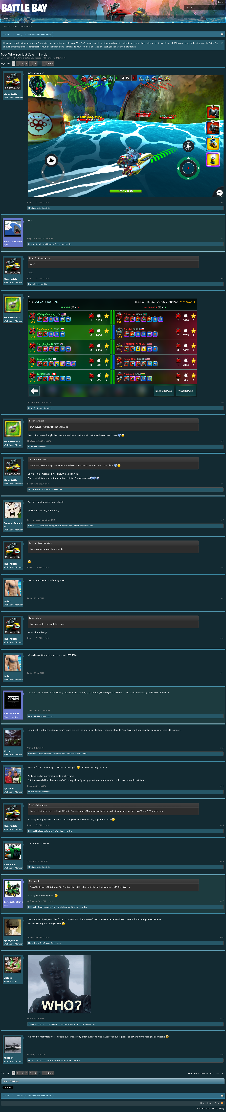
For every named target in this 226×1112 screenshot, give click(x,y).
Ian (29, 716)
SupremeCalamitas (13, 525)
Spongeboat (11, 940)
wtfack (8, 977)
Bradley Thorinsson (56, 244)
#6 (222, 484)
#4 (222, 402)
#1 (222, 202)
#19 (222, 1018)
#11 (222, 673)
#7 (222, 520)
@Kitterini (66, 692)
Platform (14, 7)
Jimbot (7, 601)
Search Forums (10, 26)
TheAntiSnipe (11, 713)
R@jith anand (41, 716)
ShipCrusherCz (34, 208)
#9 (222, 598)
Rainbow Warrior (68, 1024)
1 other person (79, 525)
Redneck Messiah (43, 907)
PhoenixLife (49, 58)
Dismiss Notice (222, 43)
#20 (222, 1054)
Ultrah (7, 751)
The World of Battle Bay (23, 58)
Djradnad (9, 788)
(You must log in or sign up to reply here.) (206, 1073)
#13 (222, 748)
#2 (222, 238)
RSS (222, 1103)
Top (217, 1103)
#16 (222, 861)
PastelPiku (32, 446)
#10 (222, 638)
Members (22, 18)
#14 (222, 786)
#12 (222, 710)
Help (202, 1103)
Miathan (8, 1057)
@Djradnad (92, 692)
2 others (68, 1060)
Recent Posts (26, 26)
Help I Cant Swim (13, 241)
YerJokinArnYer (54, 1060)
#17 (222, 901)
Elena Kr (32, 943)
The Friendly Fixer (60, 907)
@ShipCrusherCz (36, 73)
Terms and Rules (203, 1108)
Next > (50, 63)
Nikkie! (31, 831)
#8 (222, 567)
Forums (7, 18)
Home (210, 1103)
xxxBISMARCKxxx (52, 1024)
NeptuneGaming (35, 244)
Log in (221, 2)
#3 (222, 278)
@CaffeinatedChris (42, 729)
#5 (222, 441)
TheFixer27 (10, 864)
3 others (84, 1024)
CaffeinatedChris (73, 753)
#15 (222, 825)
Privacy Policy (218, 1108)
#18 (222, 937)
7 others (75, 907)
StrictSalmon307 (39, 1060)
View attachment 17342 (57, 426)
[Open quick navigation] (222, 34)
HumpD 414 (33, 284)
